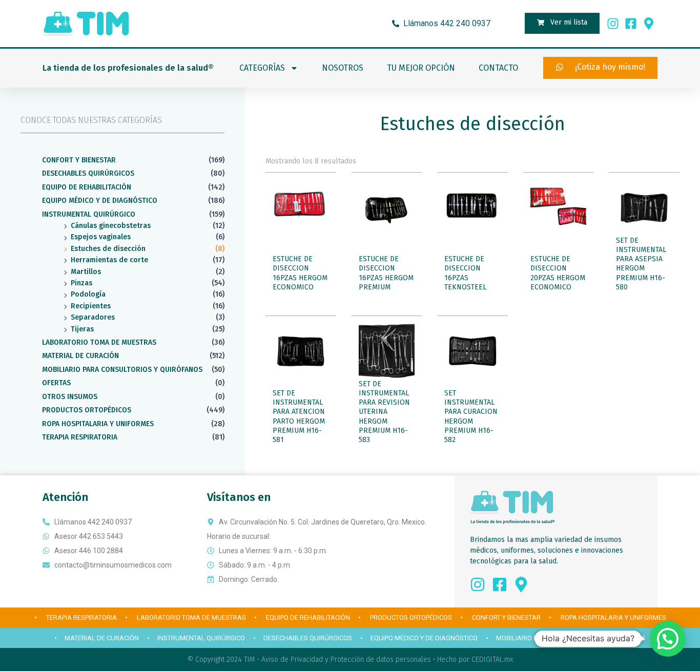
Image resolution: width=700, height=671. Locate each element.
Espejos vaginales (101, 237)
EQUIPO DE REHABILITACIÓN (86, 187)
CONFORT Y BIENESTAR (79, 160)
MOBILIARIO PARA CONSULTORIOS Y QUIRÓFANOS (122, 369)
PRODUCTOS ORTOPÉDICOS (86, 410)
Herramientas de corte (109, 260)
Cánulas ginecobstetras (111, 225)
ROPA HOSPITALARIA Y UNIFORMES (98, 424)
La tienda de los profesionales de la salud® (128, 68)
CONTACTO (498, 68)
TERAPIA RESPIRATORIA (79, 437)
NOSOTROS (342, 68)
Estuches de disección (108, 248)
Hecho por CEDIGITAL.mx (475, 659)
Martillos (86, 271)
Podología (88, 294)
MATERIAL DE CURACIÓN (80, 355)
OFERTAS (56, 383)
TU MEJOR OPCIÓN (421, 68)
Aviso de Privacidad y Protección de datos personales (346, 659)
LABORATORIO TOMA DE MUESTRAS (99, 342)
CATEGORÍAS (262, 68)
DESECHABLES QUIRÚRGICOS (88, 173)
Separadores (93, 317)
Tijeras (82, 329)
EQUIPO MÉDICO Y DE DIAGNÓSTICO (99, 200)
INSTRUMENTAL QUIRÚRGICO (88, 214)
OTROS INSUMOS (69, 396)
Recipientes (91, 306)
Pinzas (81, 283)
